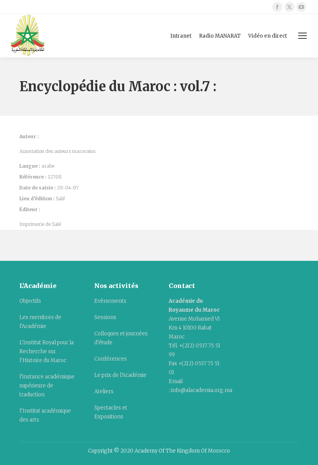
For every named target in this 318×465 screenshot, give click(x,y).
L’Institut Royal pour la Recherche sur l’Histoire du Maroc (46, 351)
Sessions (105, 317)
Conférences (110, 359)
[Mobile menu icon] (302, 35)
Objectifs (30, 301)
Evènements (110, 301)
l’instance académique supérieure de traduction (46, 385)
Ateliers (104, 391)
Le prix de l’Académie (120, 375)
